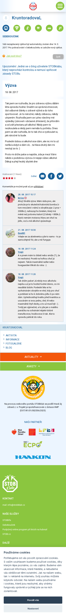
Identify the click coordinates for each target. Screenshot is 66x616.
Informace (12, 339)
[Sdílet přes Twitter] (60, 176)
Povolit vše (33, 600)
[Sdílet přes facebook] (51, 176)
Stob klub (33, 6)
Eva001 (21, 233)
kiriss (21, 198)
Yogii (20, 252)
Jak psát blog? (14, 56)
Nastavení (33, 608)
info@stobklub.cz (16, 505)
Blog (9, 347)
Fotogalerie (14, 343)
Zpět (58, 56)
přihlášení (38, 186)
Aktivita (11, 335)
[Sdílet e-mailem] (42, 176)
